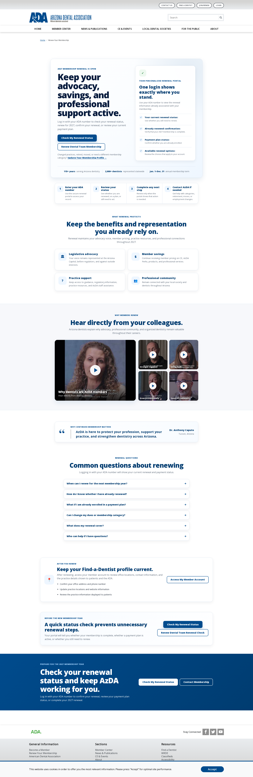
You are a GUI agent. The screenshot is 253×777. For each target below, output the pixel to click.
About (214, 28)
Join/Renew (204, 5)
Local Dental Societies (156, 28)
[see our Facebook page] (205, 732)
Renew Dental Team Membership (81, 146)
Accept (212, 769)
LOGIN (218, 5)
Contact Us (166, 5)
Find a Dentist (168, 750)
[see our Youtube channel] (220, 732)
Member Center (61, 28)
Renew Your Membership (43, 753)
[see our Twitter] (213, 732)
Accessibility (167, 759)
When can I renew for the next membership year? (97, 483)
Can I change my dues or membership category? (96, 515)
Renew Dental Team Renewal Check (183, 632)
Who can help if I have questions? (87, 536)
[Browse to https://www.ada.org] (36, 732)
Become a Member (39, 750)
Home (37, 28)
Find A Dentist (185, 5)
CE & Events (125, 28)
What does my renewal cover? (85, 525)
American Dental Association (44, 756)
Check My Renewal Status (77, 138)
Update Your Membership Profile (87, 157)
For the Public (191, 28)
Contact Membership (196, 682)
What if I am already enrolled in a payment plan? (96, 504)
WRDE (164, 753)
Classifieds (167, 756)
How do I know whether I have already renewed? (97, 494)
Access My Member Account (188, 579)
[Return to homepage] (67, 17)
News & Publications (94, 28)
